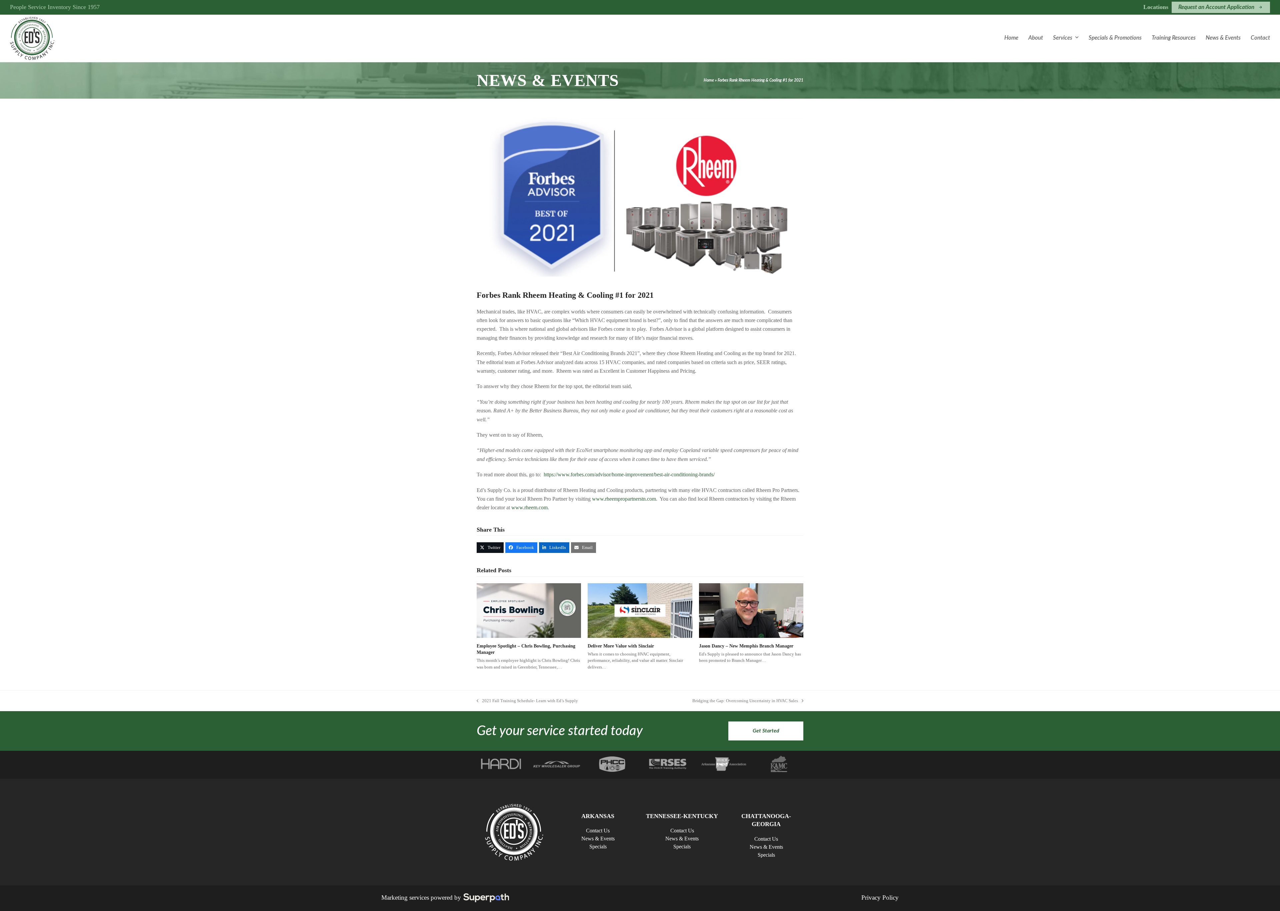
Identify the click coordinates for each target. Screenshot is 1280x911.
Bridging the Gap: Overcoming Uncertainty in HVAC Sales (745, 701)
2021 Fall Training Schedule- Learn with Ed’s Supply (527, 701)
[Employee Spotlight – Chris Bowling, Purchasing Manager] (529, 610)
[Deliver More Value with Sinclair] (640, 610)
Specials (598, 846)
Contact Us (598, 830)
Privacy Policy (880, 897)
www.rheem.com (529, 507)
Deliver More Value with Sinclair (621, 646)
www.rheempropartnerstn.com (624, 499)
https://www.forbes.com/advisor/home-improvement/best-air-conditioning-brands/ (629, 474)
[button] (490, 547)
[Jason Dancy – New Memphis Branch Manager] (751, 610)
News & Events (598, 838)
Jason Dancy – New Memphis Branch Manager (746, 646)
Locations (1155, 7)
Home (709, 80)
